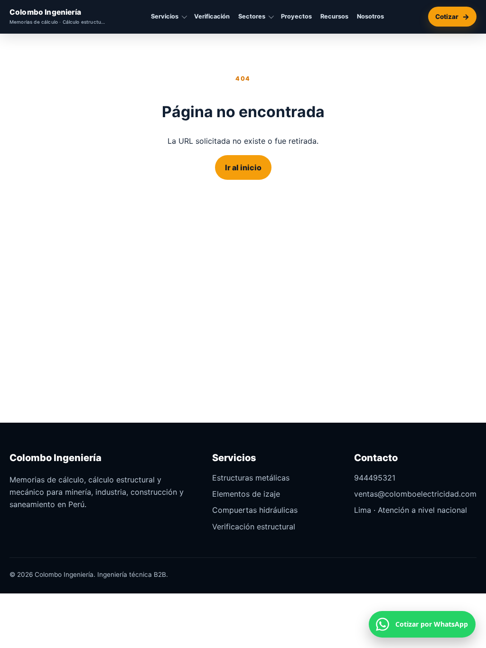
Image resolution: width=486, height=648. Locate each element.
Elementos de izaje (246, 494)
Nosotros (370, 16)
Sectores (251, 16)
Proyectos (296, 16)
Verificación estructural (253, 526)
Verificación (212, 16)
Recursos (334, 16)
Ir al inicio (243, 167)
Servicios (164, 16)
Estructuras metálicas (251, 477)
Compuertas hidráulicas (255, 510)
